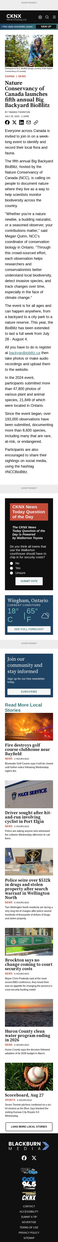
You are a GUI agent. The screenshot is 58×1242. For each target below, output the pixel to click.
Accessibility (29, 1211)
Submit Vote (29, 581)
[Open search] (47, 17)
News (22, 76)
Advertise (29, 1222)
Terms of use (29, 1227)
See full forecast (29, 629)
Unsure (20, 573)
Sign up (46, 26)
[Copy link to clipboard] (35, 122)
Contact (29, 1206)
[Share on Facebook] (7, 122)
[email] (28, 122)
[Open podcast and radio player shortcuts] (40, 17)
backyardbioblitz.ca (24, 353)
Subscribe (29, 691)
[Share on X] (14, 122)
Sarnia (10, 76)
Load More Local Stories (29, 1126)
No (17, 563)
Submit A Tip (29, 1217)
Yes (17, 568)
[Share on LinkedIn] (21, 122)
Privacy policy (29, 1232)
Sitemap (29, 1238)
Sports (10, 1100)
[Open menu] (54, 17)
